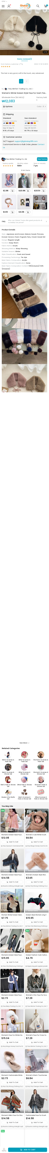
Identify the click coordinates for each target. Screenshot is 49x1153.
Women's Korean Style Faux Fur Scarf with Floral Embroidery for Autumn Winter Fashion (12, 875)
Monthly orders (22, 163)
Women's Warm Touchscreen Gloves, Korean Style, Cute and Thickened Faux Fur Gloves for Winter (36, 1075)
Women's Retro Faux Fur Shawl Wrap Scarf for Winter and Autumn (12, 1115)
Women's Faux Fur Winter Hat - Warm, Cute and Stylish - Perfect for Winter (12, 1035)
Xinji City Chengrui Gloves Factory (36, 1086)
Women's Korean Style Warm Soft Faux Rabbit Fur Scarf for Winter (36, 875)
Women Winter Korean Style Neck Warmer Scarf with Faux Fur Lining (12, 915)
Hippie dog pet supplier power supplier (36, 966)
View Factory (42, 159)
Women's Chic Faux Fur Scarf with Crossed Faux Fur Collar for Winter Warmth (37, 995)
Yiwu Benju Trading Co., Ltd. (11, 1006)
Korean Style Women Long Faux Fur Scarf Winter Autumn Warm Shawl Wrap (36, 915)
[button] (46, 30)
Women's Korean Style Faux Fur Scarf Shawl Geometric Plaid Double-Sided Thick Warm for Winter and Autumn (12, 995)
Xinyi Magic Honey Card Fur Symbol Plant (36, 846)
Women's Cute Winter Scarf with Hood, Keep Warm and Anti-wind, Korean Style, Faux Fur (36, 835)
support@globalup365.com (26, 141)
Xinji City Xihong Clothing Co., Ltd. (36, 886)
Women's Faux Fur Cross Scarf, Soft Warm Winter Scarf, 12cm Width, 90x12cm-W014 (36, 1035)
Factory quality (8, 163)
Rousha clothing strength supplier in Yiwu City (12, 886)
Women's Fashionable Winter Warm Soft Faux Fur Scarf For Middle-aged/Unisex (12, 1075)
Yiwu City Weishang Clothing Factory (36, 926)
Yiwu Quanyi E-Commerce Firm (12, 846)
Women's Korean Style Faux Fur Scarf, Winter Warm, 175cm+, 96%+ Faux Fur (12, 835)
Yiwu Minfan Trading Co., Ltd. (16, 159)
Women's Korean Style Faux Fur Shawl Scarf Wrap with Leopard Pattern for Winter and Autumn (12, 955)
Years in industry (40, 163)
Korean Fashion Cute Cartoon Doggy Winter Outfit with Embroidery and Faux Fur (36, 955)
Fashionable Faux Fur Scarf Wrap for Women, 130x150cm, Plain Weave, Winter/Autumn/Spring (36, 1115)
